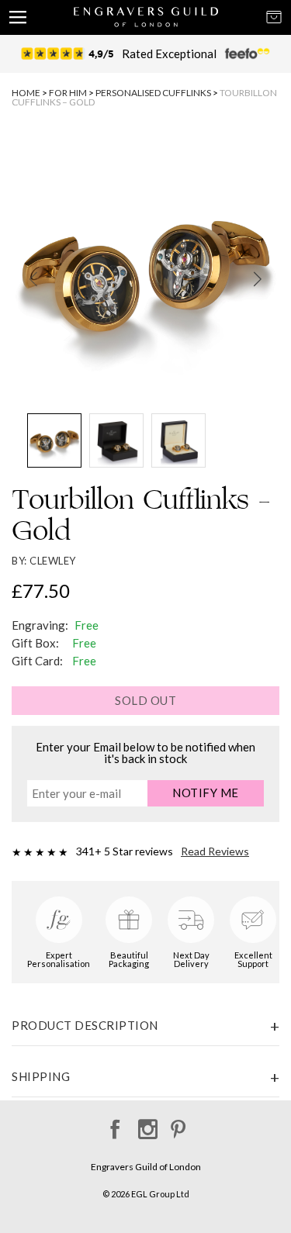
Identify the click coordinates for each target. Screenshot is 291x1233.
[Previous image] (33, 279)
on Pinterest (178, 1124)
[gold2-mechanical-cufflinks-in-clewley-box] (116, 440)
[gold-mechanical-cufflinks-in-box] (178, 440)
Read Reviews (215, 851)
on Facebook (113, 1124)
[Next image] (258, 279)
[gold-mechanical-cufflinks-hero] (145, 272)
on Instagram (145, 1124)
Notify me (205, 793)
